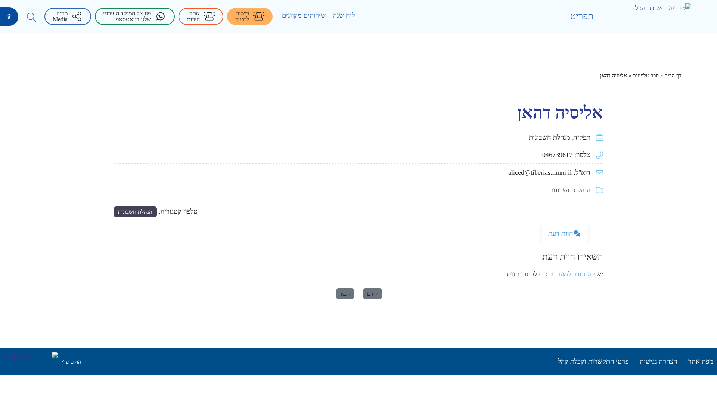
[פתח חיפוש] (31, 17)
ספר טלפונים (646, 76)
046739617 (557, 155)
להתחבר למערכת (572, 274)
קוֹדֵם (372, 294)
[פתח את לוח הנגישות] (9, 16)
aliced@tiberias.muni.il (540, 172)
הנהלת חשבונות (569, 190)
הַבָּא (345, 294)
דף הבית (673, 76)
